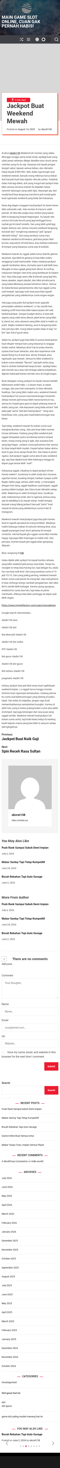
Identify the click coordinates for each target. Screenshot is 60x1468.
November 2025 (10, 1249)
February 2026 (9, 1223)
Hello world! (37, 1161)
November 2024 (10, 1357)
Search (6, 1083)
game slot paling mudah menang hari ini (22, 1416)
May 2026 (7, 1196)
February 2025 (9, 1330)
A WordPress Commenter (15, 1161)
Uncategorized (9, 1382)
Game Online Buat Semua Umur (18, 1135)
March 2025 (8, 1321)
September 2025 (10, 1267)
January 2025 (9, 1339)
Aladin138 (15, 153)
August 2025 (8, 1276)
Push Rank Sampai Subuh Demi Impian (25, 847)
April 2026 (7, 1205)
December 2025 (10, 1240)
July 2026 (7, 1178)
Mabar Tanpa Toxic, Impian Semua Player (23, 1145)
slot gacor (7, 1406)
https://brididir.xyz (20, 820)
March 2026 (8, 1213)
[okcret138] (30, 787)
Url (3, 1036)
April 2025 (7, 1312)
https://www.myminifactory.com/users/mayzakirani (29, 605)
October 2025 (9, 1258)
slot (4, 1402)
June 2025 (7, 1294)
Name (5, 1004)
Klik (22, 553)
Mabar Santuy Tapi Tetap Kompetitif (23, 862)
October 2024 (9, 1366)
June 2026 (7, 1187)
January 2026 (9, 1231)
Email (5, 1020)
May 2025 (7, 1303)
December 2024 (10, 1348)
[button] (7, 1443)
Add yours (7, 964)
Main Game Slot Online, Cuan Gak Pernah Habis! (21, 21)
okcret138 (46, 129)
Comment (7, 975)
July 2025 (7, 1285)
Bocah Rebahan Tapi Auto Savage (22, 876)
